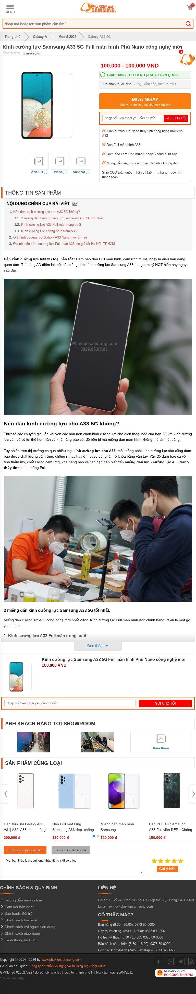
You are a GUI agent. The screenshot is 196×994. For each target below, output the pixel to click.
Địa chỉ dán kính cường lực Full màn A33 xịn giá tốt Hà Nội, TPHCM (64, 244)
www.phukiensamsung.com (62, 960)
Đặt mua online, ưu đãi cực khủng (145, 102)
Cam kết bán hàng (19, 907)
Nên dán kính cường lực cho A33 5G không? (46, 212)
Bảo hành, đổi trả (18, 913)
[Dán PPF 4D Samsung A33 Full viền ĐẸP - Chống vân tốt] (170, 811)
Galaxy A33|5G (99, 37)
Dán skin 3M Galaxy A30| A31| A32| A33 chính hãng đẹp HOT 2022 (25, 829)
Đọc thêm (96, 645)
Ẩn (75, 204)
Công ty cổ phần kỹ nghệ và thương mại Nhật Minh (67, 966)
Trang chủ (12, 37)
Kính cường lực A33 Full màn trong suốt (51, 225)
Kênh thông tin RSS (20, 940)
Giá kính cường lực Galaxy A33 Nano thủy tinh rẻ (50, 237)
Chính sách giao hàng (22, 933)
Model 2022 (67, 37)
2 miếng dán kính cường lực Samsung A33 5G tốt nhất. (62, 218)
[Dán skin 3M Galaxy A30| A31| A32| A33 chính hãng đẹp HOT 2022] (25, 811)
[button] (94, 836)
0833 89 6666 (155, 931)
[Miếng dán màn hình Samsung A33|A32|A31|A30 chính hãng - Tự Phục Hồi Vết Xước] (122, 811)
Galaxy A (40, 37)
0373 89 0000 (145, 925)
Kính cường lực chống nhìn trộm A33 (49, 231)
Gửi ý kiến (167, 869)
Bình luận (31, 53)
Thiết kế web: (13, 978)
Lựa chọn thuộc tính (139, 84)
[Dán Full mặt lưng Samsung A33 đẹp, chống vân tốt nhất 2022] (74, 811)
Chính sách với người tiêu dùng (29, 927)
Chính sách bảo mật (20, 920)
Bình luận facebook (71, 850)
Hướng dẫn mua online (23, 900)
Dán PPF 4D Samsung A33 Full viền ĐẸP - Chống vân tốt (170, 829)
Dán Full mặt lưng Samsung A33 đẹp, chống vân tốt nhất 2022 (73, 829)
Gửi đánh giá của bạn (25, 850)
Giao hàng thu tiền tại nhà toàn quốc (142, 75)
